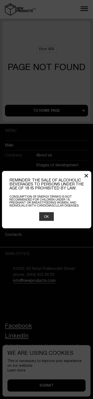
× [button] (86, 176)
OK (46, 216)
